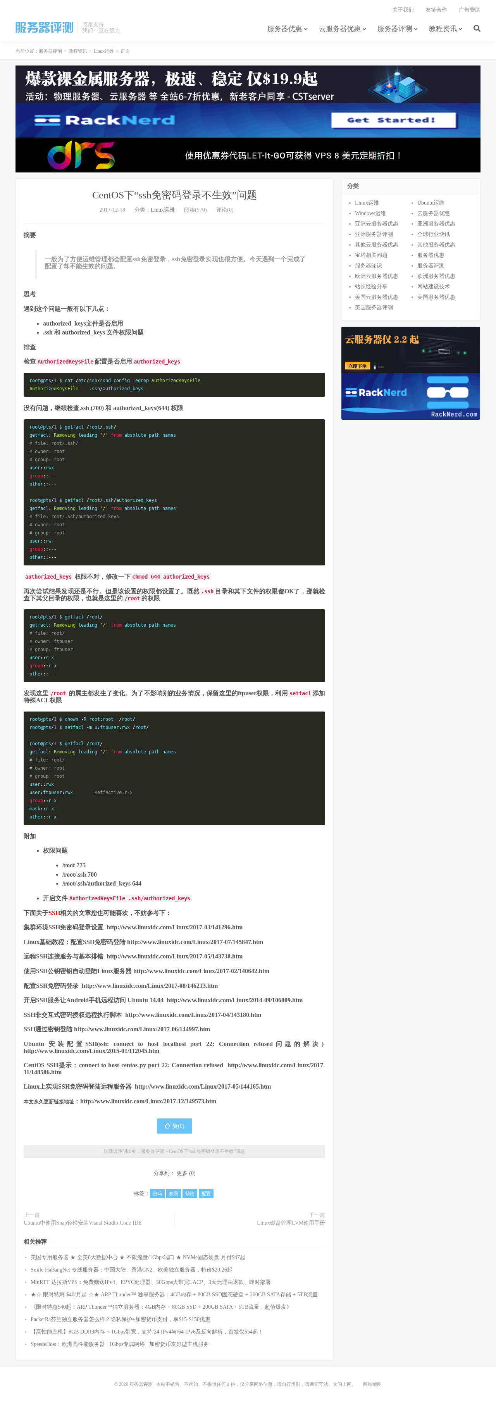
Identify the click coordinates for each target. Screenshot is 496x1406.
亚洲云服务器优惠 (376, 224)
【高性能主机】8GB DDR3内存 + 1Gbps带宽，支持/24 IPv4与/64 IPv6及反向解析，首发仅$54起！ (147, 1332)
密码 (157, 1193)
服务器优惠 (284, 29)
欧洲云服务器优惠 (376, 276)
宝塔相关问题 (371, 255)
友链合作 (436, 10)
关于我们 (403, 10)
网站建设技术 (433, 286)
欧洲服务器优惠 (436, 276)
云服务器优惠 (340, 29)
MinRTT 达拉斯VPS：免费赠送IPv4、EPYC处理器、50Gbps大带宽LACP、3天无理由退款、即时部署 (151, 1282)
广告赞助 (469, 10)
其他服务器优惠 (436, 245)
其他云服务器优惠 (376, 245)
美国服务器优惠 (436, 297)
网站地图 (372, 1384)
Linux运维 (104, 51)
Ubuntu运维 (430, 203)
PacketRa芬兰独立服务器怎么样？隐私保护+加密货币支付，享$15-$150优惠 (120, 1319)
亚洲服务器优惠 (436, 224)
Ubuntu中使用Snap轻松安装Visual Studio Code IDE (83, 1223)
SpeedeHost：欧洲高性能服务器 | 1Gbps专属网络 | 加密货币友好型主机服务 (120, 1344)
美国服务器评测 (374, 307)
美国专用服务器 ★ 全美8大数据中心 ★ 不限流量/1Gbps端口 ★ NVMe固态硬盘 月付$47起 (138, 1257)
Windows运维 (370, 213)
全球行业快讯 (433, 234)
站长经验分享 (371, 286)
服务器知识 (368, 266)
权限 (173, 1193)
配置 (206, 1193)
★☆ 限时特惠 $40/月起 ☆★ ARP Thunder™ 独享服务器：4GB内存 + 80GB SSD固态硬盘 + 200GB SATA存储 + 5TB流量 (174, 1294)
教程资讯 (443, 29)
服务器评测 (45, 27)
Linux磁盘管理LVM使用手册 (291, 1223)
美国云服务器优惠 (376, 297)
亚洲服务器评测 (374, 234)
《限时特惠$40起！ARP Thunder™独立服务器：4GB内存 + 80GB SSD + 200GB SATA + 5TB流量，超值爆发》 (161, 1307)
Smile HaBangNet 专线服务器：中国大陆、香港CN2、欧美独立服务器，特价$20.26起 (131, 1270)
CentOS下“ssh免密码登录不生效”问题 (174, 195)
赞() (178, 1126)
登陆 (190, 1193)
